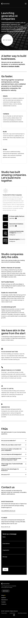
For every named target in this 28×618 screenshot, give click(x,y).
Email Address (6, 543)
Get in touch (5, 591)
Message (5, 556)
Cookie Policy (12, 613)
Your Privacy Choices (22, 613)
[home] (5, 4)
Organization (6, 550)
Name (4, 537)
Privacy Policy (4, 613)
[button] (25, 3)
